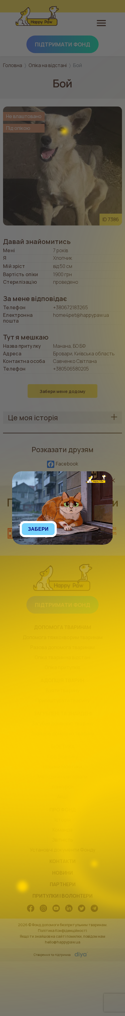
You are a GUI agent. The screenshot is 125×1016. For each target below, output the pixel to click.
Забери (38, 529)
